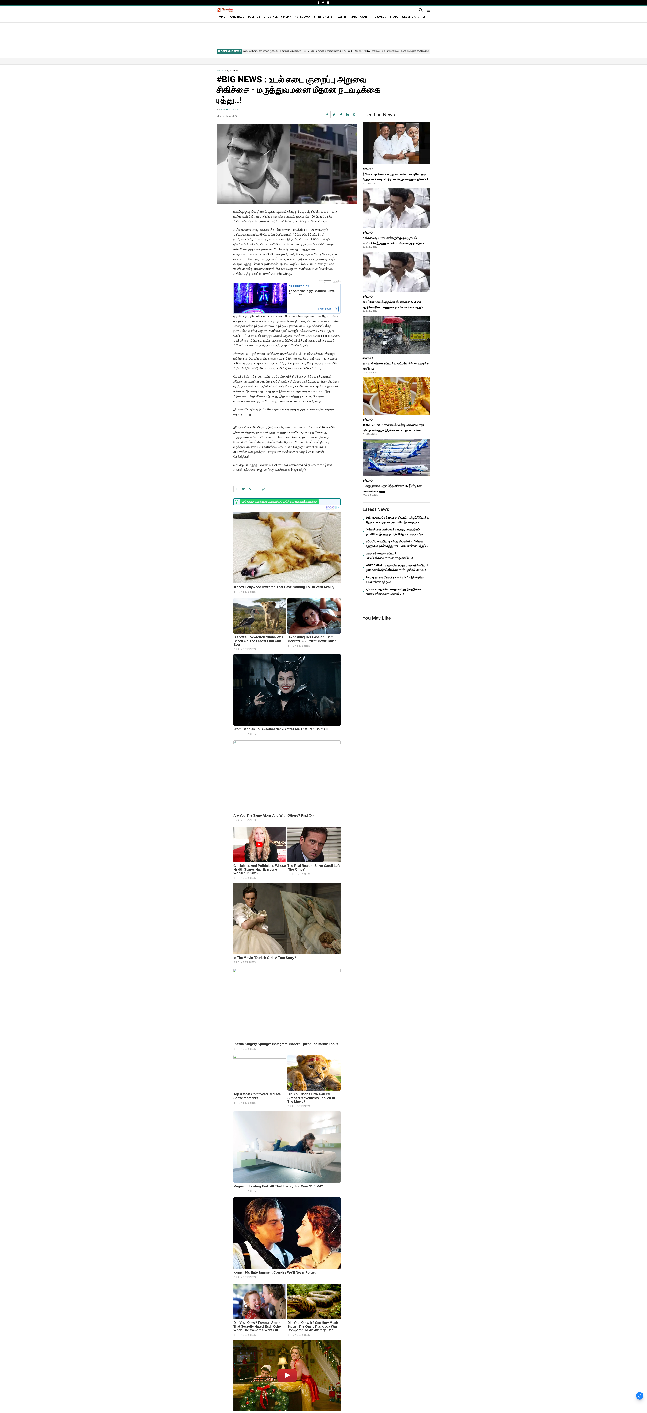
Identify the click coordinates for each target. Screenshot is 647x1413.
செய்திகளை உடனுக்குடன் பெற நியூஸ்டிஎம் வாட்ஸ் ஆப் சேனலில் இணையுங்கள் (279, 501)
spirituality (323, 16)
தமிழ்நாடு (232, 70)
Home (221, 16)
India (353, 16)
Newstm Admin (229, 109)
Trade (394, 16)
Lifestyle (271, 16)
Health (341, 16)
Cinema (286, 16)
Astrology (303, 16)
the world (378, 16)
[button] (428, 10)
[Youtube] (328, 2)
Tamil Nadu (236, 16)
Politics (254, 16)
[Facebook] (319, 2)
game (364, 16)
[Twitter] (323, 2)
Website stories (414, 16)
